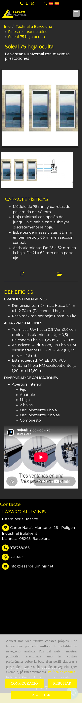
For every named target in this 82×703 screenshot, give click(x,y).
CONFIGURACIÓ (24, 683)
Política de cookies (61, 672)
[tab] (22, 274)
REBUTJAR (62, 683)
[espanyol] (51, 3)
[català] (57, 3)
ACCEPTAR (41, 695)
